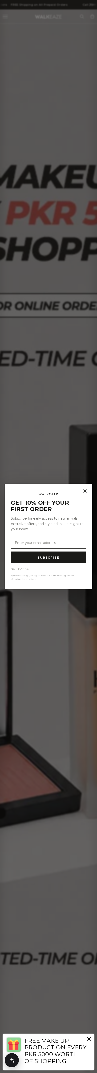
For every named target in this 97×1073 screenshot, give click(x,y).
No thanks (20, 568)
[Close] (85, 490)
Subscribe (48, 557)
